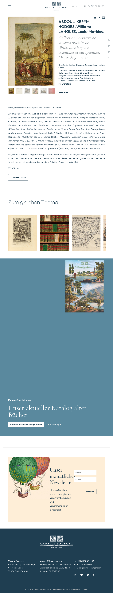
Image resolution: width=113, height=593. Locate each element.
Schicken (90, 491)
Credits (85, 589)
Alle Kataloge (54, 424)
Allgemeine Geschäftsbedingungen (66, 589)
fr (85, 6)
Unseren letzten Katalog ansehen (26, 424)
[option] (22, 233)
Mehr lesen (19, 177)
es (96, 6)
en (89, 6)
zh (99, 6)
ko (103, 6)
